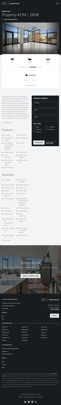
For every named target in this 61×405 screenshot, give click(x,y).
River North (24, 337)
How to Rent (5, 308)
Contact (54, 315)
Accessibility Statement (29, 396)
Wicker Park (44, 337)
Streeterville (44, 329)
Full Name (39, 102)
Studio (37, 127)
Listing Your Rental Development (10, 348)
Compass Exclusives (7, 354)
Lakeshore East (5, 337)
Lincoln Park (25, 327)
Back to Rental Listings (11, 19)
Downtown (5, 329)
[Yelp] (35, 402)
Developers (5, 351)
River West (24, 340)
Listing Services (7, 345)
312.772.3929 (49, 143)
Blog (3, 367)
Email (38, 109)
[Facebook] (25, 402)
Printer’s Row (25, 335)
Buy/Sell (4, 312)
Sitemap (20, 396)
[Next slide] (45, 38)
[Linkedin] (32, 402)
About (4, 358)
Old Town (24, 332)
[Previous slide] (15, 38)
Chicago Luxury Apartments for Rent (11, 303)
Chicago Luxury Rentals (9, 299)
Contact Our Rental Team (30, 276)
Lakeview (4, 340)
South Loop (44, 327)
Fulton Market (5, 332)
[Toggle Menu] (57, 4)
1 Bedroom (39, 129)
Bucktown (4, 327)
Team (3, 361)
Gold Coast (4, 335)
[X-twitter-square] (28, 402)
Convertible (51, 127)
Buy (3, 316)
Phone (35, 117)
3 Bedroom (39, 132)
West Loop (43, 335)
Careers (4, 364)
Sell (3, 319)
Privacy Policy (46, 137)
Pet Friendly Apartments (8, 305)
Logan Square (25, 329)
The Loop (43, 332)
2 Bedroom (51, 129)
